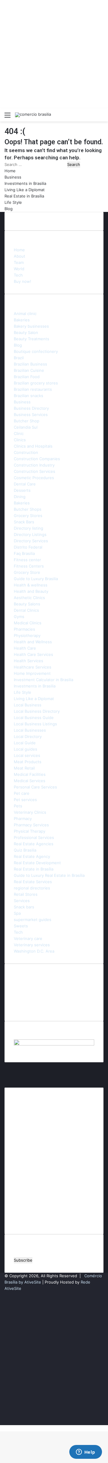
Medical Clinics (27, 622)
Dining (20, 496)
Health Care (25, 648)
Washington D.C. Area (34, 951)
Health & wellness (30, 585)
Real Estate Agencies (33, 843)
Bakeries (22, 319)
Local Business (27, 704)
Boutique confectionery (36, 351)
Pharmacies (24, 629)
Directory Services (31, 540)
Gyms (19, 616)
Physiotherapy (27, 635)
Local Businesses (30, 730)
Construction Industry (34, 465)
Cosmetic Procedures (34, 477)
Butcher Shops (27, 509)
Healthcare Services (32, 667)
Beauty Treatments (31, 338)
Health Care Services (33, 654)
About (19, 256)
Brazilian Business (30, 364)
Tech (18, 275)
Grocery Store (27, 572)
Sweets (21, 925)
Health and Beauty (31, 591)
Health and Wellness (33, 641)
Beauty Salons (27, 603)
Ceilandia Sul (26, 427)
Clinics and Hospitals (33, 446)
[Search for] (101, 117)
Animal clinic (25, 313)
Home (10, 170)
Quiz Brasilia (25, 850)
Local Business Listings (35, 723)
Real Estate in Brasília (24, 196)
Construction (26, 452)
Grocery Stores (28, 515)
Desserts (22, 490)
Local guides (25, 749)
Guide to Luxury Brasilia (36, 578)
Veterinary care (28, 938)
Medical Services (29, 780)
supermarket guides (32, 919)
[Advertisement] (54, 54)
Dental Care (25, 484)
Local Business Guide (34, 717)
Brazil (19, 357)
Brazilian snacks (28, 395)
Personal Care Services (35, 787)
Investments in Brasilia (25, 183)
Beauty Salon (26, 332)
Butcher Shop (26, 420)
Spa (17, 913)
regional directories (32, 888)
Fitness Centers (29, 566)
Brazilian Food (27, 376)
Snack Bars (24, 521)
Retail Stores (26, 894)
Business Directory (31, 408)
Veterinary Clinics (30, 812)
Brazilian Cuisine (29, 370)
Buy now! (22, 281)
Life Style (13, 202)
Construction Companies (37, 458)
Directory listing (28, 528)
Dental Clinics (26, 610)
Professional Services (34, 837)
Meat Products (27, 761)
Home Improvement (32, 673)
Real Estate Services (33, 881)
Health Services (28, 660)
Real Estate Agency (32, 856)
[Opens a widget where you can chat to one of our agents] (85, 1452)
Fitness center (27, 559)
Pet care (21, 793)
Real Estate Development (37, 862)
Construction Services (34, 471)
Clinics (20, 439)
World (19, 268)
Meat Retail (24, 768)
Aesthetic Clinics (29, 597)
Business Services (31, 414)
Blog (8, 208)
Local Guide (25, 742)
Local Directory (28, 736)
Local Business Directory (37, 711)
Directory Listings (30, 534)
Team (19, 262)
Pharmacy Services (31, 824)
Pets (18, 805)
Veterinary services (32, 944)
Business (12, 177)
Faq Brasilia (24, 553)
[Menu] (7, 117)
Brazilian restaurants (33, 389)
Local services (27, 755)
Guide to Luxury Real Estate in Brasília (49, 875)
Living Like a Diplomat (24, 189)
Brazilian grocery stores (36, 383)
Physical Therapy (29, 831)
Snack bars (24, 906)
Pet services (25, 799)
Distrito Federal (28, 547)
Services (22, 900)
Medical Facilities (30, 774)
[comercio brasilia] (33, 114)
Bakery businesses (31, 326)
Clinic (19, 433)
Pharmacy (23, 818)
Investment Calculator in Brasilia (43, 679)
